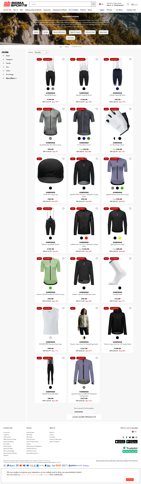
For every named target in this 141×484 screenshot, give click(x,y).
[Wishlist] (128, 4)
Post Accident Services (32, 453)
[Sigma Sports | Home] (15, 3)
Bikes (21, 10)
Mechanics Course (31, 451)
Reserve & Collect (8, 448)
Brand (8, 56)
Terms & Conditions (54, 441)
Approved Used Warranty (10, 453)
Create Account (119, 5)
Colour (8, 71)
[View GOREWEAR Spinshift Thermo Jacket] (117, 221)
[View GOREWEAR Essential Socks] (117, 271)
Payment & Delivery (8, 441)
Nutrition (83, 10)
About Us (52, 428)
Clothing (67, 46)
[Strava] (123, 437)
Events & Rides (30, 432)
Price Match (6, 444)
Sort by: (31, 52)
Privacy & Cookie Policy (55, 439)
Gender (8, 63)
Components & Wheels (60, 10)
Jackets (36, 32)
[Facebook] (126, 437)
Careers (51, 435)
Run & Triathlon (73, 10)
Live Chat (135, 428)
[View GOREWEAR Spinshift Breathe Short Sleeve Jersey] (50, 122)
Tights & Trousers (75, 32)
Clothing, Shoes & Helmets (33, 10)
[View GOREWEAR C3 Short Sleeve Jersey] (84, 122)
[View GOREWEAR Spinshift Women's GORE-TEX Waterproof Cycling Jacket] (84, 371)
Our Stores (52, 437)
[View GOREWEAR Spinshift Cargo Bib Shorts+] (84, 72)
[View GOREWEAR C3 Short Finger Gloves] (117, 122)
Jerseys (46, 32)
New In (15, 10)
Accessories (47, 10)
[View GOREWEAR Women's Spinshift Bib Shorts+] (50, 221)
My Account (6, 432)
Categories (9, 59)
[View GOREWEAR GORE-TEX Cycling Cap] (50, 171)
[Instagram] (136, 437)
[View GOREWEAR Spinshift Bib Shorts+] (50, 72)
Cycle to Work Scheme (32, 441)
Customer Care (8, 428)
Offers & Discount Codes (9, 439)
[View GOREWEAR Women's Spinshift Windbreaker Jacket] (84, 271)
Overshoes (70, 38)
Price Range (9, 74)
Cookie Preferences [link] (133, 460)
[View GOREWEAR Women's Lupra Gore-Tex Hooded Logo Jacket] (84, 321)
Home (60, 46)
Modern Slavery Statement (122, 460)
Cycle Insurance (30, 439)
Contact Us (6, 435)
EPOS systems (52, 462)
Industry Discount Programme (34, 446)
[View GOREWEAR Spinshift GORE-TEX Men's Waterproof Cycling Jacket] (84, 171)
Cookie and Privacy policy (30, 474)
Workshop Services (31, 448)
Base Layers (103, 32)
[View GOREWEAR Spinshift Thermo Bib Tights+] (50, 371)
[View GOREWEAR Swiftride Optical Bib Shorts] (117, 72)
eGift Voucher (7, 437)
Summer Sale (7, 10)
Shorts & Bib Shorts (59, 32)
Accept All (130, 479)
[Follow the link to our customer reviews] (130, 449)
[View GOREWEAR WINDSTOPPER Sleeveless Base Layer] (50, 321)
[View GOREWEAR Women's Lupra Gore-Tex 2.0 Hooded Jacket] (117, 321)
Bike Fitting (29, 435)
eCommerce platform (42, 462)
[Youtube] (133, 437)
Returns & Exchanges (8, 451)
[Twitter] (130, 437)
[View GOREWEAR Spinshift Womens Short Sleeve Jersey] (117, 171)
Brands (90, 10)
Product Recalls (7, 446)
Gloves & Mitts (90, 32)
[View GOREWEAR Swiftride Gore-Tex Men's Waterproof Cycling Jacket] (84, 221)
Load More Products (84, 416)
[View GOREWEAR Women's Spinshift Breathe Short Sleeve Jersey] (50, 271)
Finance (28, 444)
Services (29, 428)
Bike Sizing (29, 437)
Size (7, 67)
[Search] (93, 4)
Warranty (5, 455)
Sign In (109, 5)
